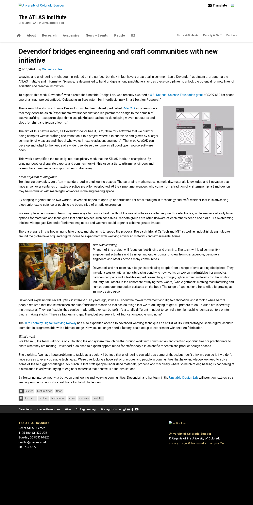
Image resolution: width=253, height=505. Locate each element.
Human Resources (48, 409)
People (119, 35)
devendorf (30, 398)
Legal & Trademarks (193, 443)
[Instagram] (124, 409)
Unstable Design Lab (183, 377)
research (84, 398)
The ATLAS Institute (43, 17)
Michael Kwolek (52, 69)
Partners (232, 35)
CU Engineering (86, 409)
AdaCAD (129, 108)
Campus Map (217, 443)
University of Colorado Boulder (190, 434)
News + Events (97, 35)
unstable (97, 398)
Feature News (44, 391)
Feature (29, 391)
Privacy (173, 443)
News (59, 391)
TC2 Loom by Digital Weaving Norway (50, 323)
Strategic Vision (110, 409)
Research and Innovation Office (42, 23)
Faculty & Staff (212, 35)
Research (49, 35)
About (31, 35)
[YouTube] (137, 409)
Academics (71, 35)
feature (43, 398)
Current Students (187, 35)
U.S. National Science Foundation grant (176, 95)
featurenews (58, 398)
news (72, 398)
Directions (25, 409)
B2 (133, 35)
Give (68, 409)
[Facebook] (132, 409)
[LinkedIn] (128, 409)
